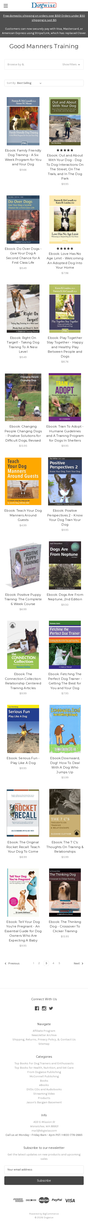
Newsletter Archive (44, 1035)
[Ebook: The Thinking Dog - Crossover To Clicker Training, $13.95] (65, 892)
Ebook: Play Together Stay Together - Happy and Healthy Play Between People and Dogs (65, 347)
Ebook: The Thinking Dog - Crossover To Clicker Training (65, 926)
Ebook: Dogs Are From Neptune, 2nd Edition (65, 597)
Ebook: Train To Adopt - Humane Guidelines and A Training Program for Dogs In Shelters (65, 433)
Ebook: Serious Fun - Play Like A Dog (23, 760)
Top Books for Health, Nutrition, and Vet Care (44, 1067)
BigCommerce (51, 1213)
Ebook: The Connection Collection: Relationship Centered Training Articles (23, 681)
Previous (14, 963)
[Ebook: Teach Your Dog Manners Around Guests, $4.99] (23, 481)
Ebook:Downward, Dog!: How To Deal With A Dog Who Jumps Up (65, 765)
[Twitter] (51, 1008)
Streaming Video (44, 1093)
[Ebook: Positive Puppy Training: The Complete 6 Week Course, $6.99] (23, 565)
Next (77, 963)
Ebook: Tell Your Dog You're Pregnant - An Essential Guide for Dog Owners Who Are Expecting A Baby (23, 931)
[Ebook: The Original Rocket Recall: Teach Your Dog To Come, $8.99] (23, 813)
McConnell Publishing (44, 1076)
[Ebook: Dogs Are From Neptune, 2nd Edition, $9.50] (65, 565)
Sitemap (44, 1044)
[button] (44, 64)
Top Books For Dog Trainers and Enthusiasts (44, 1063)
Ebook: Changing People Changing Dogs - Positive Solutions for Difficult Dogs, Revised (23, 433)
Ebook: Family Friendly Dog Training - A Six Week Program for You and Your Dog (23, 157)
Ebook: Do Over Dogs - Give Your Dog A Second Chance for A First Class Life (23, 256)
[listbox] (30, 83)
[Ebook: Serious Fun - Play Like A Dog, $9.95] (23, 729)
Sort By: (11, 83)
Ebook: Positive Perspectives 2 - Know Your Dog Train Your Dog (65, 517)
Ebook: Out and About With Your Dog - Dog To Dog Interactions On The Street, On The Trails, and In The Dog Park (65, 167)
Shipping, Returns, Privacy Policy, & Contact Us (44, 1039)
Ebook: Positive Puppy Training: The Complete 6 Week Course (23, 599)
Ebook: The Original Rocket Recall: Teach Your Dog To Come (23, 846)
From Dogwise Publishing (44, 1072)
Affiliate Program (44, 1031)
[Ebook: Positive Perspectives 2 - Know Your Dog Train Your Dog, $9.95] (65, 481)
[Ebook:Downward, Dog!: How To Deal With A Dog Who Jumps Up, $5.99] (65, 729)
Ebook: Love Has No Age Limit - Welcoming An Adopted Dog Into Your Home (65, 261)
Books (44, 1080)
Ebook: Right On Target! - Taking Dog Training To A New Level (23, 345)
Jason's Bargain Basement (44, 1102)
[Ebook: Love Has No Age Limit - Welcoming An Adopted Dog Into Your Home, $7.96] (65, 219)
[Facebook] (37, 1008)
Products (44, 1098)
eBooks (44, 1085)
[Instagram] (44, 1008)
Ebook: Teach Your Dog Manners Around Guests (23, 515)
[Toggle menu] (5, 5)
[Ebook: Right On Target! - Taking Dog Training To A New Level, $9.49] (23, 308)
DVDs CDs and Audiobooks (44, 1089)
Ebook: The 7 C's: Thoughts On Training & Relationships (65, 846)
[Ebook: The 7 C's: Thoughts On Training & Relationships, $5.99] (65, 813)
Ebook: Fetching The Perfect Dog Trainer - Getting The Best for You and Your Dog (65, 681)
